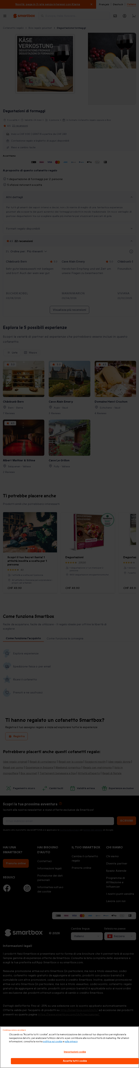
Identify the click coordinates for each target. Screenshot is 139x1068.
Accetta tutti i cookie (75, 1061)
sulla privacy (71, 1041)
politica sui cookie (52, 1041)
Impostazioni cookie (75, 1052)
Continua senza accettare (14, 1030)
